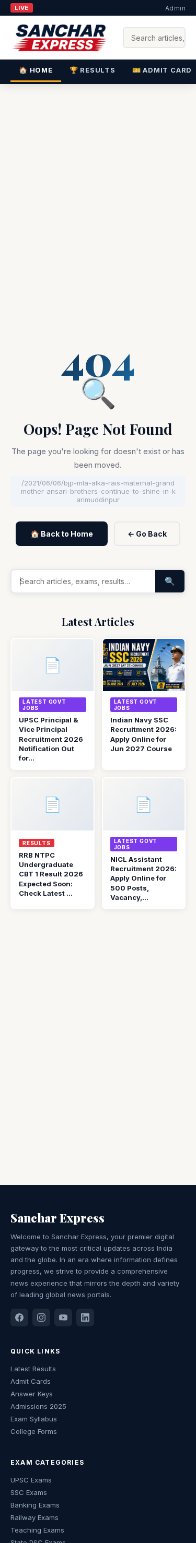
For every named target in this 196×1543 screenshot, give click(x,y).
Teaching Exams (37, 1530)
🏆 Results (93, 70)
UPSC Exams (31, 1480)
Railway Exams (34, 1517)
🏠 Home (36, 70)
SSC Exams (28, 1492)
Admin (175, 8)
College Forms (33, 1431)
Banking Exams (35, 1505)
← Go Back (147, 533)
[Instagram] (41, 1317)
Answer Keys (31, 1394)
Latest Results (33, 1368)
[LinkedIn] (85, 1317)
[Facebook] (19, 1317)
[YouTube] (63, 1317)
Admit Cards (30, 1381)
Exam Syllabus (33, 1419)
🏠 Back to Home (61, 533)
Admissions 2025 (38, 1406)
